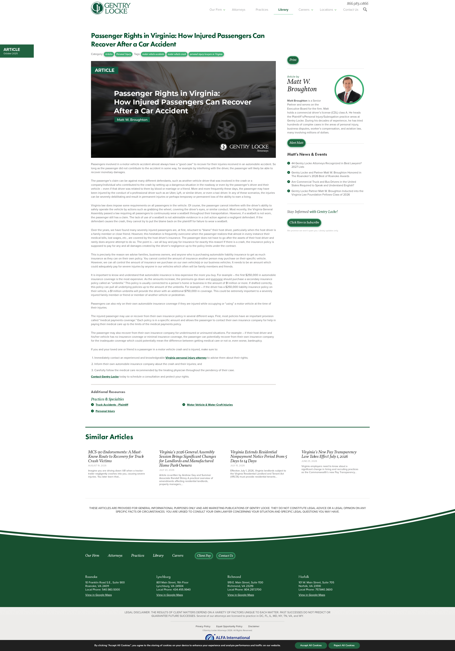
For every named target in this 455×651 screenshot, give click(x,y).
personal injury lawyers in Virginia (206, 54)
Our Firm (216, 10)
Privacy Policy (203, 626)
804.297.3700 (252, 589)
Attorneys (238, 10)
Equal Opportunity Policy (229, 626)
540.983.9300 (111, 589)
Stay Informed (312, 212)
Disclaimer (253, 626)
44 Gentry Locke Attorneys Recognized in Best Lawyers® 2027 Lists (326, 165)
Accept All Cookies (311, 645)
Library (283, 10)
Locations (326, 10)
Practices (262, 10)
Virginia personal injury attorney (186, 358)
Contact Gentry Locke (105, 376)
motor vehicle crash (177, 54)
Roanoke (91, 576)
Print (293, 60)
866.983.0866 (357, 4)
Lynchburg (163, 576)
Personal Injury (123, 54)
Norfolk (304, 576)
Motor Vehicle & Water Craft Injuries (210, 405)
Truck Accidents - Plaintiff (112, 405)
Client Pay (204, 556)
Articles (109, 54)
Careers (304, 10)
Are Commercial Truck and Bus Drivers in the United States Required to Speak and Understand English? (323, 183)
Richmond (234, 576)
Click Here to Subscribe (304, 223)
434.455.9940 (182, 589)
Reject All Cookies (344, 645)
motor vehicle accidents (153, 54)
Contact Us (350, 10)
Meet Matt (296, 143)
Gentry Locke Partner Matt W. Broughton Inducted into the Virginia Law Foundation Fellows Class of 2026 (327, 192)
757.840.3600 (324, 589)
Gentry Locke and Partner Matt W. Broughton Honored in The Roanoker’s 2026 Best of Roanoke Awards (326, 174)
